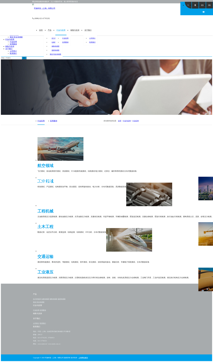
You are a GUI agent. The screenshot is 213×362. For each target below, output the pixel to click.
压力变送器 (37, 299)
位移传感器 (45, 299)
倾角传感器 (55, 46)
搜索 (24, 58)
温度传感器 (55, 50)
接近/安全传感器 (55, 54)
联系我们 (92, 42)
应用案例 (65, 42)
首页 (41, 30)
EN (202, 5)
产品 (49, 30)
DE (209, 5)
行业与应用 (60, 30)
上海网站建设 (83, 358)
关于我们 (88, 30)
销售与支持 (74, 30)
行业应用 (65, 38)
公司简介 (92, 38)
